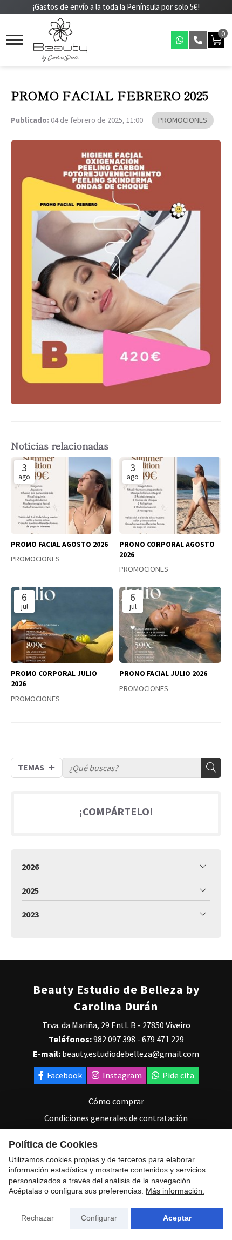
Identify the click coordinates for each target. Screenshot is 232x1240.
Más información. (175, 1191)
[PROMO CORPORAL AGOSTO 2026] (170, 495)
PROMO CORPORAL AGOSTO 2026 (167, 549)
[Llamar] (198, 40)
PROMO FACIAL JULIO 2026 (163, 673)
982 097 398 (114, 1039)
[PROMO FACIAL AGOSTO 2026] (62, 495)
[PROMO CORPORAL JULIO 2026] (62, 625)
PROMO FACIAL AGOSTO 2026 (59, 544)
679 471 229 (163, 1039)
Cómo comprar (116, 1101)
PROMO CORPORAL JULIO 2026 (54, 678)
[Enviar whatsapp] (179, 40)
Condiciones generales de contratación (116, 1117)
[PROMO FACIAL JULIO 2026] (170, 625)
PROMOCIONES (182, 120)
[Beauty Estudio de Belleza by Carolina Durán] (60, 40)
